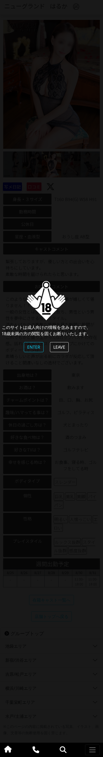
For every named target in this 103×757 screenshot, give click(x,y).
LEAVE (59, 347)
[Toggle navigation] (92, 750)
